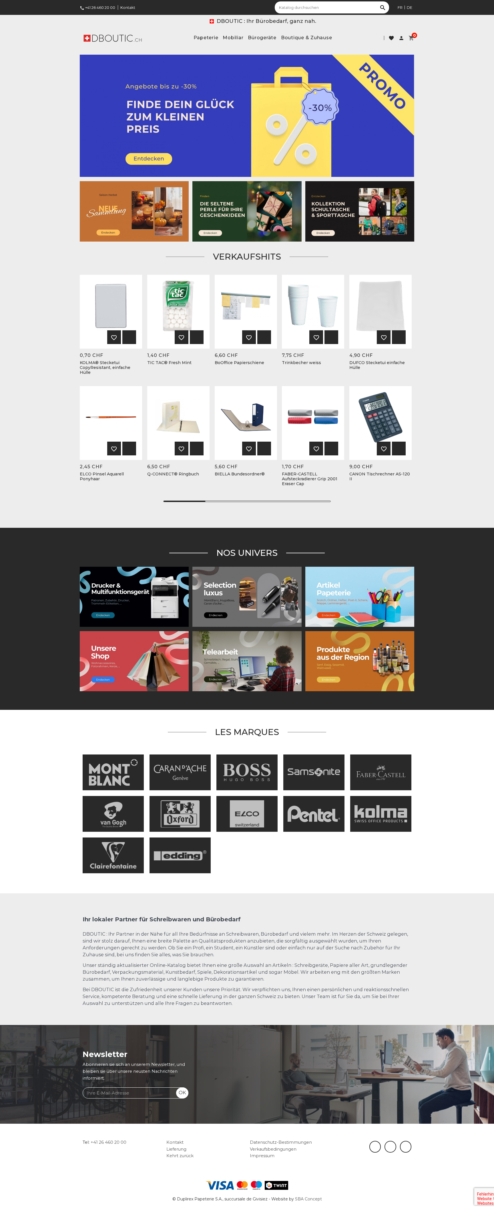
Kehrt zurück (180, 1155)
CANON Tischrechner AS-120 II (379, 476)
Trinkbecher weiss (301, 362)
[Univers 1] (246, 596)
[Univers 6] (134, 596)
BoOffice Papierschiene (239, 362)
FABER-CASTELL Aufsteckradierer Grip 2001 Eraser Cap (309, 479)
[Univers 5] (359, 596)
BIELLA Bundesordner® (240, 474)
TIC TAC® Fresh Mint (169, 362)
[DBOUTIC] (113, 37)
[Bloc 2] (359, 211)
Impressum (262, 1155)
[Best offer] (246, 211)
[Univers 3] (134, 660)
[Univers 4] (359, 660)
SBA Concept (308, 1199)
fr (400, 7)
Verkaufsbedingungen (273, 1149)
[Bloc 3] (134, 211)
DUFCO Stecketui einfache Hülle (377, 365)
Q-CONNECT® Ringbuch (173, 474)
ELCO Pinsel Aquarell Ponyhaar (102, 476)
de (409, 7)
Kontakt (127, 7)
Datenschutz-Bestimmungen (281, 1142)
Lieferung (176, 1149)
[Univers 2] (246, 660)
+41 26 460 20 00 (97, 7)
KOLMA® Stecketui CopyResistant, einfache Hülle (105, 367)
